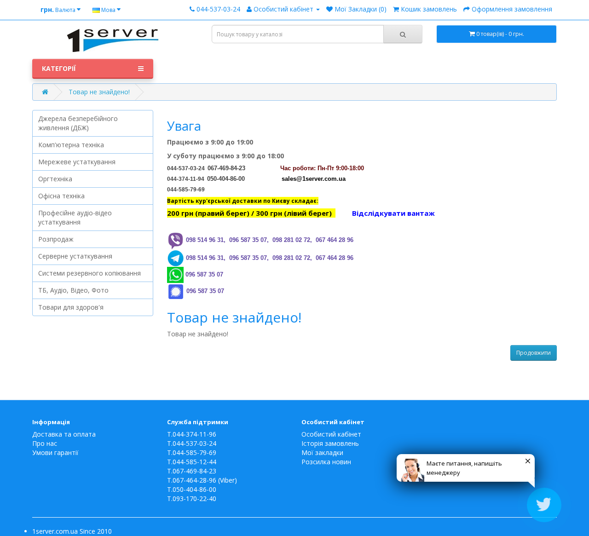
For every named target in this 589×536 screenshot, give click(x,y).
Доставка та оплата (64, 434)
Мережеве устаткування (76, 161)
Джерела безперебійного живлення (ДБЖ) (78, 123)
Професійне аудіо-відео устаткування (75, 217)
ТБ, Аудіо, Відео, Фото (73, 290)
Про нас (44, 443)
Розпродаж (56, 239)
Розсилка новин (326, 461)
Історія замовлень (330, 443)
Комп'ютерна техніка (71, 144)
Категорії (59, 68)
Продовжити (533, 353)
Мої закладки (322, 452)
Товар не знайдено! (99, 91)
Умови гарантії (55, 452)
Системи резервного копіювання (89, 273)
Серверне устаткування (75, 256)
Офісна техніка (61, 195)
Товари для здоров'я (71, 307)
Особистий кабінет (331, 434)
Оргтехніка (55, 178)
